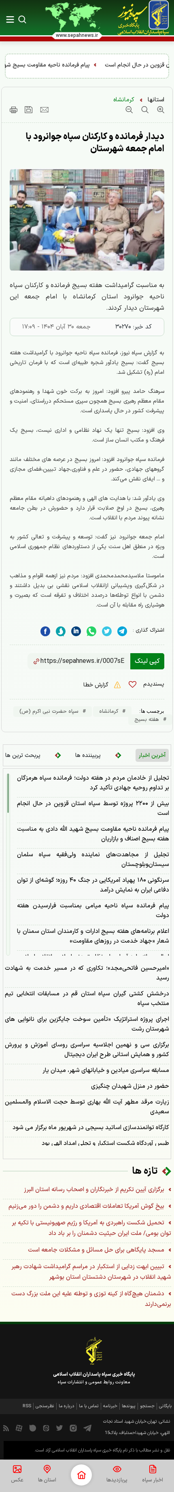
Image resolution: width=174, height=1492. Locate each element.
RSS (27, 1406)
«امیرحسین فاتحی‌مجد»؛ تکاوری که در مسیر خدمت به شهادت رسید (87, 973)
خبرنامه (110, 1406)
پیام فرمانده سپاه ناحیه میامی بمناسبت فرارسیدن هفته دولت (93, 910)
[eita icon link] (46, 1427)
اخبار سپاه (152, 1480)
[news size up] (159, 109)
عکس (17, 1480)
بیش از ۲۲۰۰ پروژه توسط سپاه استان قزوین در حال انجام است (93, 808)
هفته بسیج (146, 720)
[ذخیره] (29, 109)
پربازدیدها (116, 1480)
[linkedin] (91, 631)
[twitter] (107, 631)
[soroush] (61, 631)
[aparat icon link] (19, 1427)
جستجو (147, 1406)
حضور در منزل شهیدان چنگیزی (130, 1086)
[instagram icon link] (73, 1427)
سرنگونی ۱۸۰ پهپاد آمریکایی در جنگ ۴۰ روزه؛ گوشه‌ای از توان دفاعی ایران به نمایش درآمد (93, 885)
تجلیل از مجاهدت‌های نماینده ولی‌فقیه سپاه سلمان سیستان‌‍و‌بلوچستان (93, 859)
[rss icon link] (6, 1427)
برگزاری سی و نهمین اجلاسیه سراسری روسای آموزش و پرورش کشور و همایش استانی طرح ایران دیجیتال (87, 1049)
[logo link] (138, 18)
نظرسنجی (45, 1406)
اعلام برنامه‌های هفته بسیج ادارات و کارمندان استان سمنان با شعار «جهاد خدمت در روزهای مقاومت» (93, 936)
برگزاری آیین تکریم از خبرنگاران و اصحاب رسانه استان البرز (95, 1189)
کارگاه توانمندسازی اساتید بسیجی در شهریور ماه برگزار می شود (91, 1127)
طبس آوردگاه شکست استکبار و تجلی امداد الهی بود (105, 1143)
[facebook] (45, 631)
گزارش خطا (96, 685)
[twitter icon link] (59, 1427)
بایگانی (165, 1406)
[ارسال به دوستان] (44, 109)
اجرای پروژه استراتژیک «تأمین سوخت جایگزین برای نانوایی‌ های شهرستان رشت (87, 1024)
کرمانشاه (123, 100)
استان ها (47, 1480)
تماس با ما (89, 1406)
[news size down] (129, 109)
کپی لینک (147, 661)
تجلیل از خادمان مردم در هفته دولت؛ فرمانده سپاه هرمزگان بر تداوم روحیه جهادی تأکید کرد (93, 783)
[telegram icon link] (87, 1427)
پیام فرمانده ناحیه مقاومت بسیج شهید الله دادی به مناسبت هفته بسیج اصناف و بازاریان (93, 834)
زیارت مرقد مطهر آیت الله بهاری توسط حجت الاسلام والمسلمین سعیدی (87, 1107)
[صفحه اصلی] (81, 1475)
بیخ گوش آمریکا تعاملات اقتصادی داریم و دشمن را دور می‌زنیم (87, 1206)
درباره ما (66, 1406)
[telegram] (122, 631)
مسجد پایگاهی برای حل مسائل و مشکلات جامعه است (97, 1250)
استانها (156, 100)
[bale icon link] (32, 1427)
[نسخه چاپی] (13, 109)
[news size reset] (144, 109)
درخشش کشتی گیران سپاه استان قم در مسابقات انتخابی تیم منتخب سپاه (87, 998)
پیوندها (129, 1406)
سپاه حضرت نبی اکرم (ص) (49, 711)
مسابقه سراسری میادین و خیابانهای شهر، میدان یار (105, 1070)
